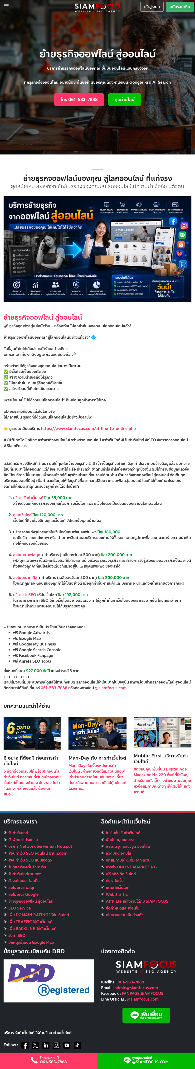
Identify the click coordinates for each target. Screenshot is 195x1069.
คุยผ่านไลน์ (125, 99)
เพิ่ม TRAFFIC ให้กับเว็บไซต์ (30, 922)
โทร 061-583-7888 (79, 99)
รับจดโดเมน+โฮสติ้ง (23, 881)
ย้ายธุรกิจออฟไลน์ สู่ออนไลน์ (43, 317)
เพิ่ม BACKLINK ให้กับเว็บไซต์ (32, 929)
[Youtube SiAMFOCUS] (66, 1045)
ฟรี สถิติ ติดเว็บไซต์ (121, 874)
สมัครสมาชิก (180, 7)
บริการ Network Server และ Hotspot (40, 846)
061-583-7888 (54, 688)
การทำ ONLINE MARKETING (131, 867)
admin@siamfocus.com (136, 988)
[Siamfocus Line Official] (146, 1015)
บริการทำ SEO (24, 595)
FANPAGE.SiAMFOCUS (142, 994)
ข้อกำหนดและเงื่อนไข (123, 908)
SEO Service (19, 908)
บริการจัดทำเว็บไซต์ (28, 498)
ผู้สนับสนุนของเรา (120, 840)
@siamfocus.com (111, 688)
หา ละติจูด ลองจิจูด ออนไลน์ (128, 846)
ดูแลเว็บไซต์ (23, 515)
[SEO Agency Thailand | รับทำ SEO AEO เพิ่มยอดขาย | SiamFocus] (97, 7)
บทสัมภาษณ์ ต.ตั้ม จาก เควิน (128, 860)
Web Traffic (117, 894)
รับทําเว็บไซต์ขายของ (24, 874)
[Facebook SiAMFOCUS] (25, 1045)
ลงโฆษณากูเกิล (25, 578)
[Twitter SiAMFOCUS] (35, 1045)
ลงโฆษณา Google (23, 894)
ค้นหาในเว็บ (115, 881)
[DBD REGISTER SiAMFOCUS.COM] (49, 981)
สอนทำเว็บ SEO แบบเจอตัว (30, 860)
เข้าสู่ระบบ (152, 7)
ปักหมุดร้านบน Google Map (31, 942)
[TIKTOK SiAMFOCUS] (77, 1045)
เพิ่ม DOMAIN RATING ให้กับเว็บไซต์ (38, 915)
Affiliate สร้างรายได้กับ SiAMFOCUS (137, 901)
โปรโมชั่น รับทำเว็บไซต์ (123, 833)
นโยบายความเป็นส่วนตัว (124, 915)
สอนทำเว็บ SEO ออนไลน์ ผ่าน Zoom (37, 853)
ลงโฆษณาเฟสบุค (26, 555)
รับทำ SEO (16, 936)
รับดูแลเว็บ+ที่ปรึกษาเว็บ (27, 867)
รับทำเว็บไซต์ (18, 833)
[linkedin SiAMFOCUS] (45, 1045)
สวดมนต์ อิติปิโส (118, 853)
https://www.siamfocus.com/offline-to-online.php (88, 429)
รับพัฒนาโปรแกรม (23, 840)
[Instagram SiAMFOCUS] (56, 1045)
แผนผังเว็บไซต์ (117, 888)
